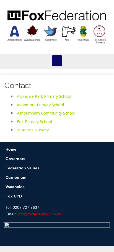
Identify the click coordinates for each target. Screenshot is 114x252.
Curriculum (16, 177)
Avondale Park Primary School (44, 96)
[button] (57, 60)
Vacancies (15, 187)
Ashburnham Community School (46, 113)
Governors (15, 158)
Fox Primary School (34, 121)
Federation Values (23, 168)
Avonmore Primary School (40, 104)
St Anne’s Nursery (33, 129)
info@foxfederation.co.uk (39, 214)
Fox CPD (14, 196)
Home (11, 149)
